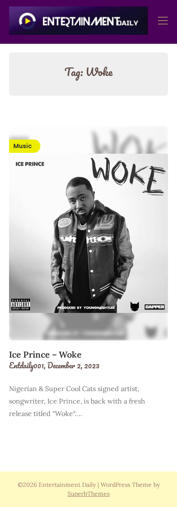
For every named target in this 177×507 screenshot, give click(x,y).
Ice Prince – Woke (45, 354)
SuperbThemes (88, 494)
